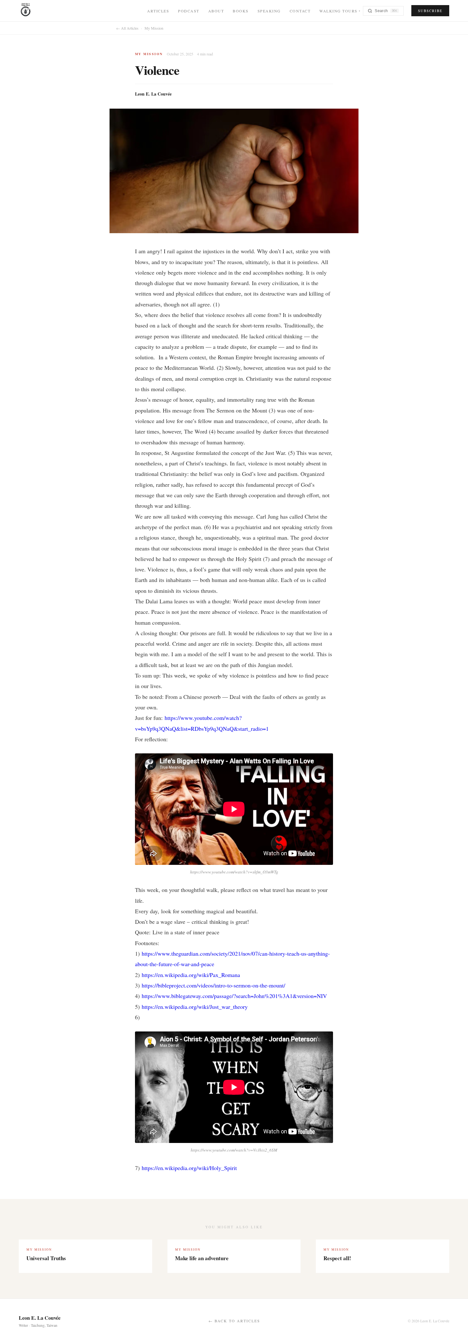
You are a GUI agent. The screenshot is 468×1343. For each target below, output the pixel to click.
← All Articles (127, 28)
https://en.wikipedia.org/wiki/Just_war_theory (195, 1006)
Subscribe (430, 10)
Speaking (269, 10)
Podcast (188, 10)
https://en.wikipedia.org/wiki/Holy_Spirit (189, 1168)
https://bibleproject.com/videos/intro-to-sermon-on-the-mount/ (213, 985)
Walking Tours (339, 10)
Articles (158, 10)
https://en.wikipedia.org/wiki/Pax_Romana (191, 975)
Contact (300, 10)
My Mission (154, 28)
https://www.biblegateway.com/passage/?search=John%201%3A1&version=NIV (234, 996)
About (216, 10)
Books (241, 10)
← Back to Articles (234, 1320)
